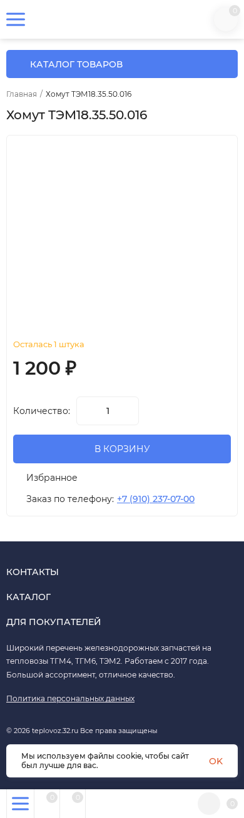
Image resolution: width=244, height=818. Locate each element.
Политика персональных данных (70, 698)
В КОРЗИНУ (122, 449)
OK (216, 761)
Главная (21, 94)
